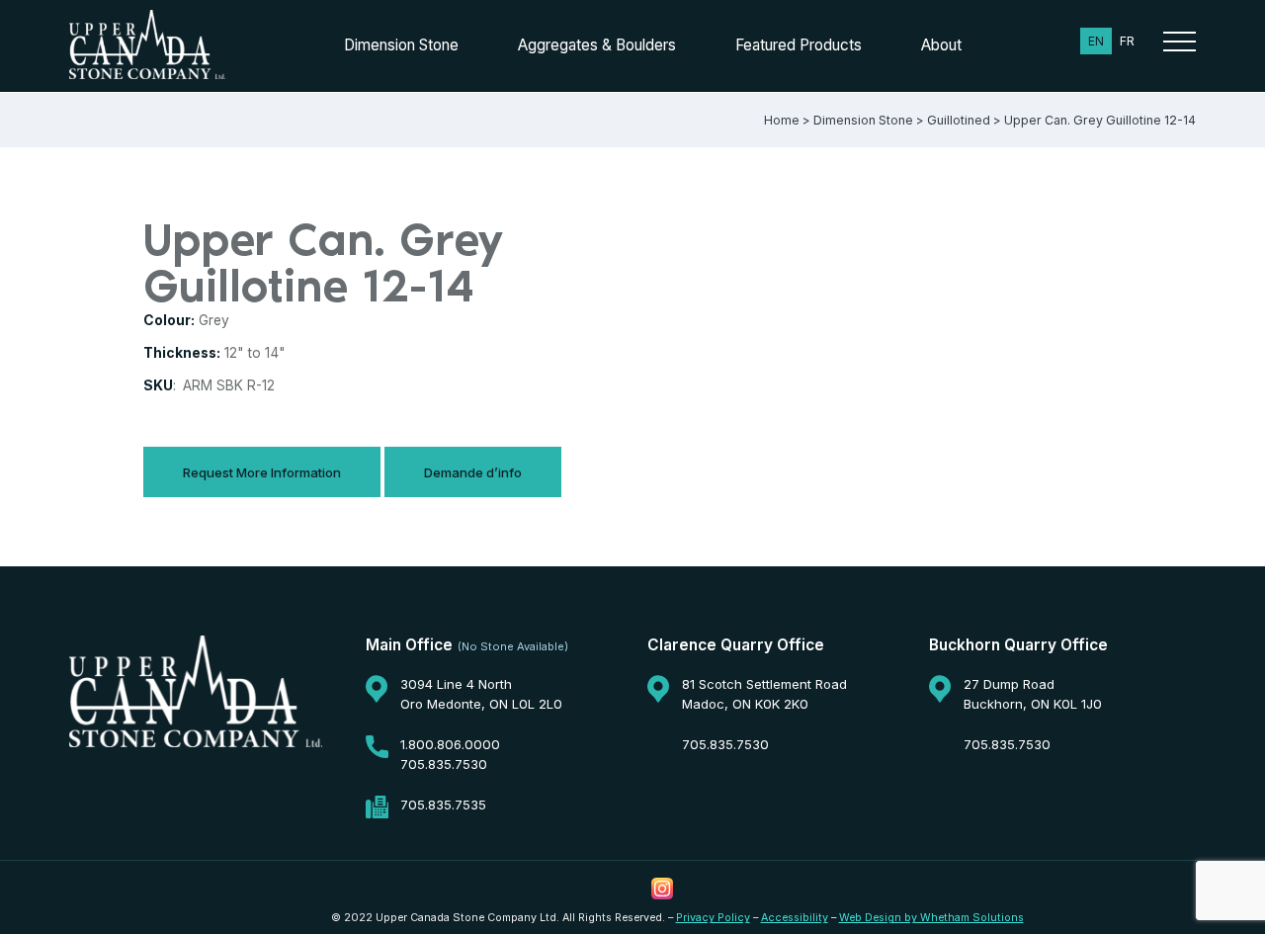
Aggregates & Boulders (597, 45)
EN (1096, 41)
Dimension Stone (401, 45)
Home (782, 120)
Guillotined (958, 120)
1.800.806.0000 (450, 744)
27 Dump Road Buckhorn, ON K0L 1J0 (1033, 694)
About (941, 45)
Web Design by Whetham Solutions (931, 917)
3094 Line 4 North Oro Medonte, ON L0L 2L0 (481, 694)
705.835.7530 (443, 764)
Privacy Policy (713, 917)
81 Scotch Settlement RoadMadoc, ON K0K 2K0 (764, 694)
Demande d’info (473, 472)
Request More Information (262, 472)
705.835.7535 (443, 804)
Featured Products (798, 45)
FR (1127, 41)
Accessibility (794, 917)
